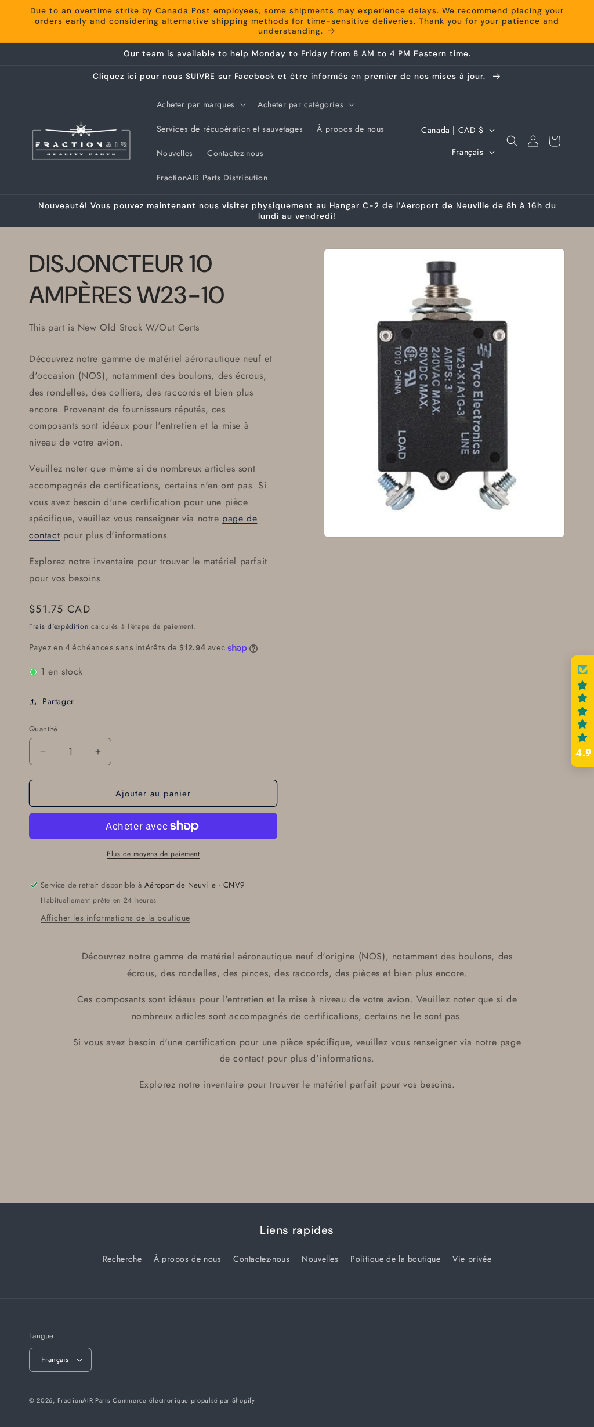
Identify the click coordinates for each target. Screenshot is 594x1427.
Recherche (122, 1259)
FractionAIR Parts (83, 1400)
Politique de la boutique (395, 1259)
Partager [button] (58, 701)
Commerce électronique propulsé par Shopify (184, 1400)
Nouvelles (320, 1259)
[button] (200, 104)
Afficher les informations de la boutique (115, 917)
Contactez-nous (261, 1259)
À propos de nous (188, 1259)
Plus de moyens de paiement (153, 854)
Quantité (43, 728)
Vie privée (471, 1259)
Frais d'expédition (59, 626)
